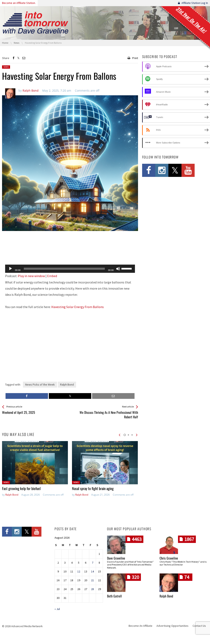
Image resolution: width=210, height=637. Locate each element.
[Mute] (118, 269)
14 (92, 571)
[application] (70, 269)
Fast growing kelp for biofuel (21, 488)
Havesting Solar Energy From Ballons (77, 307)
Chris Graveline (169, 558)
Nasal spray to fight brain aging (93, 488)
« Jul (57, 609)
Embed (52, 276)
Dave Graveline (116, 558)
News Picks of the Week (40, 384)
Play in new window (31, 276)
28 (92, 589)
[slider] (127, 268)
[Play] (10, 269)
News (6, 67)
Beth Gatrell (114, 596)
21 (92, 580)
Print (135, 58)
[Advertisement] (70, 251)
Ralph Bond (67, 384)
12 (78, 571)
